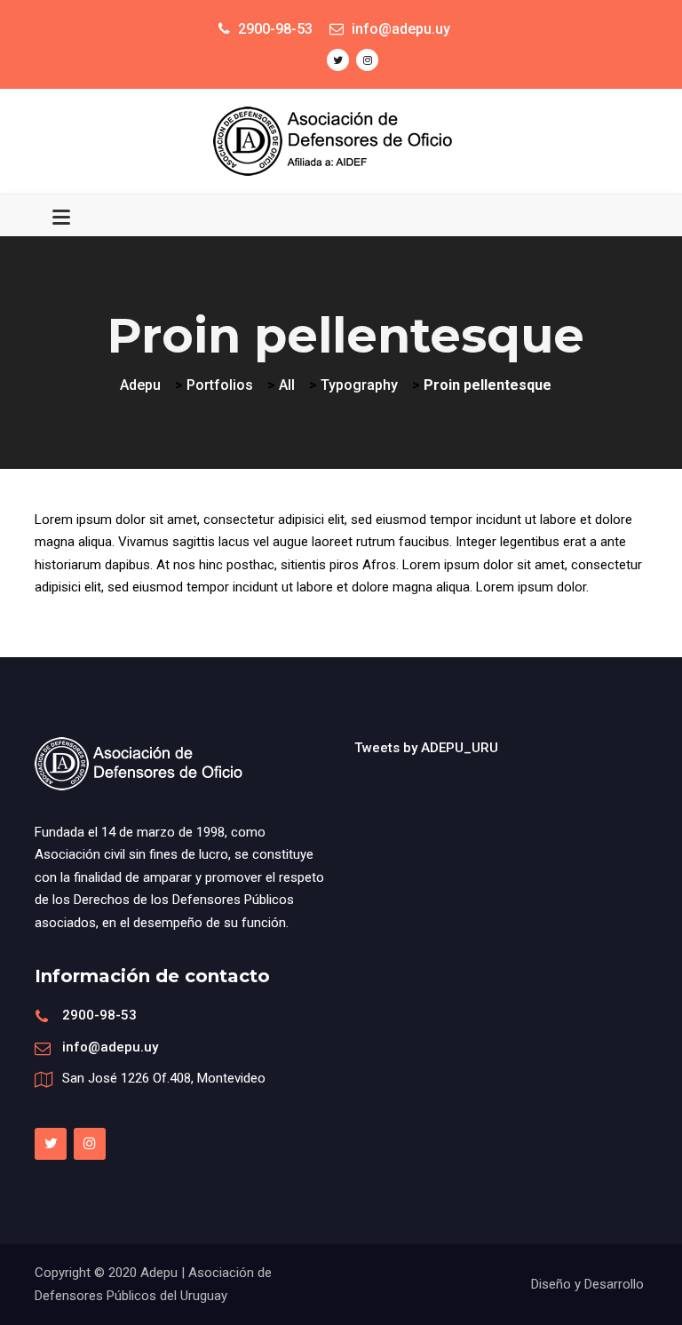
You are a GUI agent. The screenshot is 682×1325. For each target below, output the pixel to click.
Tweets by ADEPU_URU (426, 748)
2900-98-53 (99, 1015)
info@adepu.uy (110, 1047)
